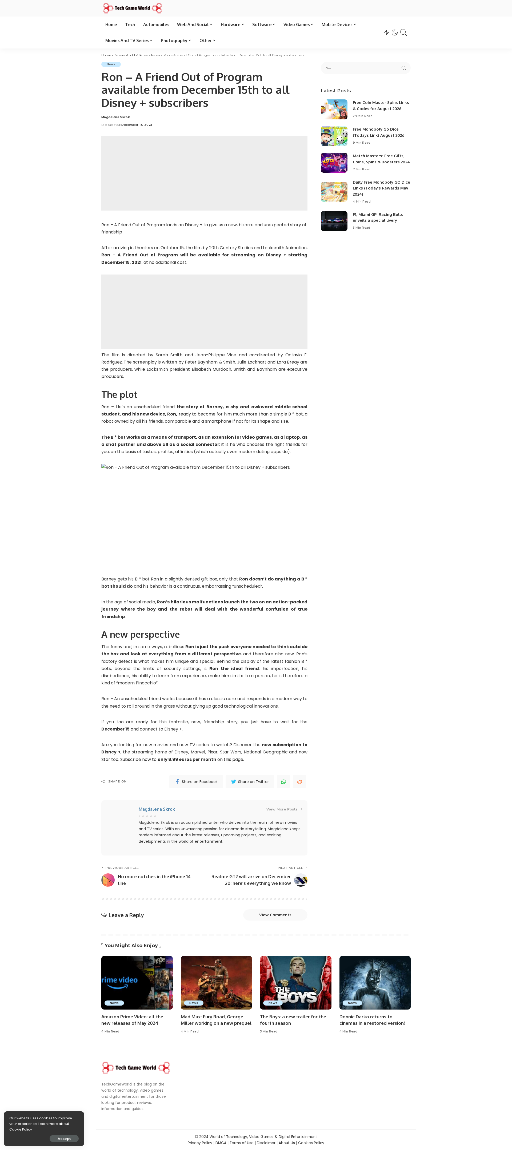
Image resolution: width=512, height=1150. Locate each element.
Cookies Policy (311, 1142)
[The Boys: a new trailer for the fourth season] (295, 983)
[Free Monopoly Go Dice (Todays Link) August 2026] (334, 136)
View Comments (275, 914)
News (111, 64)
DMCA (220, 1142)
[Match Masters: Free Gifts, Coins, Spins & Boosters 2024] (334, 163)
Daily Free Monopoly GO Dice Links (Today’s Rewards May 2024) (381, 188)
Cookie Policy (20, 1129)
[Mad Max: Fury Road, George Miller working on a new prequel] (216, 983)
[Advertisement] (204, 173)
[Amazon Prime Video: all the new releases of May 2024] (137, 983)
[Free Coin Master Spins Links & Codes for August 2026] (334, 109)
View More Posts (282, 809)
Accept (64, 1138)
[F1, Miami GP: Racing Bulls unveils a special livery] (334, 221)
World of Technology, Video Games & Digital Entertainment (263, 1136)
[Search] (403, 33)
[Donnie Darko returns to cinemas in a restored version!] (375, 983)
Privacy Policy (200, 1142)
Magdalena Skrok (115, 117)
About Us (287, 1142)
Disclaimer (266, 1142)
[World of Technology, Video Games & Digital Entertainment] (132, 8)
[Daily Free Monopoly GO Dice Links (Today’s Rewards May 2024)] (334, 192)
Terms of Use (242, 1142)
